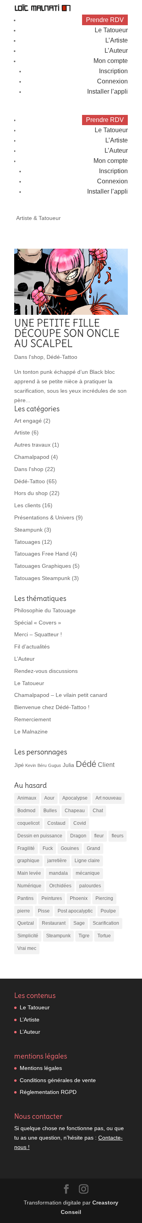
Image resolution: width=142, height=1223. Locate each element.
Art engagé (28, 421)
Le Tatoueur (111, 30)
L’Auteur (116, 50)
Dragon (78, 836)
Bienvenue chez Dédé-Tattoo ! (52, 707)
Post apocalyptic (75, 911)
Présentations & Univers (44, 517)
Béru (42, 765)
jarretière (57, 860)
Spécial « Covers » (37, 622)
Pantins (25, 898)
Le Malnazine (31, 731)
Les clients (27, 505)
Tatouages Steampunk (42, 578)
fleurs (117, 836)
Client (106, 764)
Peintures (51, 898)
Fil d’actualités (32, 646)
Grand (93, 848)
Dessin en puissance (39, 836)
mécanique (88, 873)
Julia (68, 765)
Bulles (50, 810)
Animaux (26, 798)
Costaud (56, 823)
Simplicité (27, 935)
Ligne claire (87, 860)
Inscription (113, 71)
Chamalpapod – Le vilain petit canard (60, 695)
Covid (79, 823)
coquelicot (28, 823)
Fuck (48, 848)
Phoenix (79, 898)
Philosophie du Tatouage (45, 610)
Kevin (30, 765)
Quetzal (25, 923)
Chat (98, 810)
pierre (23, 911)
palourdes (90, 886)
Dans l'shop (28, 357)
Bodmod (26, 810)
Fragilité (26, 848)
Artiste (22, 432)
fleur (99, 836)
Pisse (44, 911)
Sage (79, 923)
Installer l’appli (107, 91)
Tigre (84, 935)
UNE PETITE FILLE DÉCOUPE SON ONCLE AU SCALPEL (67, 333)
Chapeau (75, 810)
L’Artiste (116, 40)
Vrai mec (26, 948)
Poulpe (108, 911)
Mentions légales (41, 1068)
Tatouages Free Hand (41, 554)
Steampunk (28, 530)
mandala (58, 873)
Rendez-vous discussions (46, 671)
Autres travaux (32, 445)
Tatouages (27, 542)
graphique (28, 860)
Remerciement (32, 719)
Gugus (54, 765)
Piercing (104, 898)
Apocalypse (75, 798)
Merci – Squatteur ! (38, 634)
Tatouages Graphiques (42, 566)
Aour (49, 798)
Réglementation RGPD (48, 1092)
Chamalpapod (31, 457)
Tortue (104, 935)
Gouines (70, 848)
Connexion (112, 81)
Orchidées (60, 886)
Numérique (29, 886)
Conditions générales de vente (58, 1080)
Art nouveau (108, 798)
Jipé (19, 765)
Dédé (86, 764)
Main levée (29, 873)
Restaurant (53, 923)
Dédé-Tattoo (62, 357)
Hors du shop (31, 493)
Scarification (106, 923)
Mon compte (110, 60)
